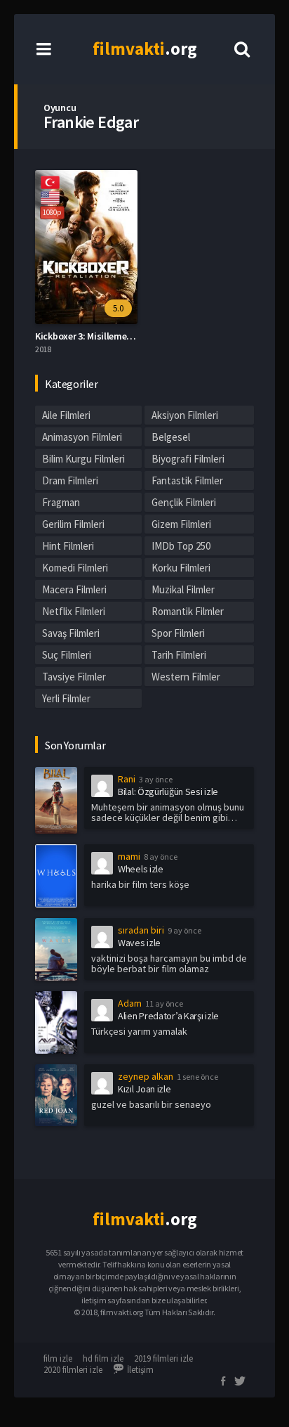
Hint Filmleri (68, 546)
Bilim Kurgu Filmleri (83, 458)
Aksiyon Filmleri (185, 415)
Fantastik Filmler (187, 480)
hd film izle (103, 1358)
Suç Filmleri (66, 654)
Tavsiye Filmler (74, 676)
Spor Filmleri (178, 633)
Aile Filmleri (66, 415)
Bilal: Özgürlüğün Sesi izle (168, 791)
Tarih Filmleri (179, 654)
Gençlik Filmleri (184, 502)
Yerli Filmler (66, 698)
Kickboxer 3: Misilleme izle (89, 336)
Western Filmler (186, 676)
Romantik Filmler (188, 611)
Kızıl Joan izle (144, 1089)
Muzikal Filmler (183, 589)
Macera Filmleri (74, 589)
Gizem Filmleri (181, 524)
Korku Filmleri (181, 567)
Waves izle (139, 942)
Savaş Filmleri (71, 633)
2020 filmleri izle (72, 1370)
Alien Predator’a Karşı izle (168, 1015)
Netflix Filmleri (73, 611)
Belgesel (171, 437)
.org (145, 48)
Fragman (61, 502)
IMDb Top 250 (181, 546)
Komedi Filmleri (75, 567)
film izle (57, 1358)
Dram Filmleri (70, 480)
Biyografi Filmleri (188, 458)
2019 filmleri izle (163, 1358)
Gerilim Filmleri (73, 524)
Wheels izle (140, 869)
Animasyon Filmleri (82, 437)
